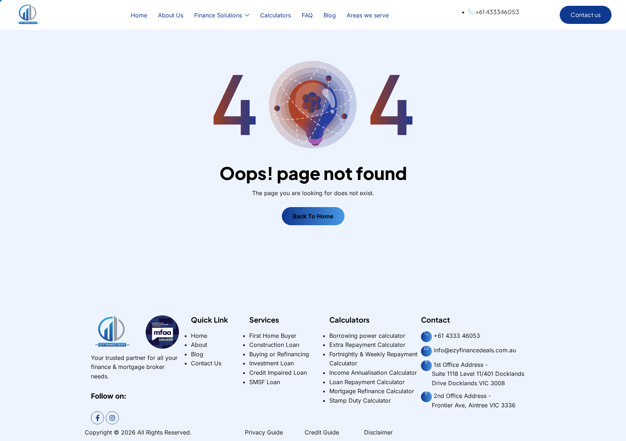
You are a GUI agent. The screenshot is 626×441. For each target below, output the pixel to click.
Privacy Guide (264, 432)
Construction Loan (274, 344)
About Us (170, 15)
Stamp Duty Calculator (360, 400)
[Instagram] (112, 417)
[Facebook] (97, 417)
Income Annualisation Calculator (373, 372)
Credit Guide (322, 432)
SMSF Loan (264, 382)
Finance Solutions (218, 15)
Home (139, 15)
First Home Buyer (272, 335)
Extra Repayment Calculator (367, 344)
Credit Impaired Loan (278, 372)
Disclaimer (378, 432)
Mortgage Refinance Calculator (371, 391)
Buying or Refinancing (279, 354)
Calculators (275, 15)
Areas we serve (368, 15)
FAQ (307, 15)
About (199, 344)
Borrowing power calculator (367, 335)
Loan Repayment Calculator (367, 382)
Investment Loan (271, 363)
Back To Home (313, 216)
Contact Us (206, 363)
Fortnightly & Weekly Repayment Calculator (373, 358)
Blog (330, 15)
